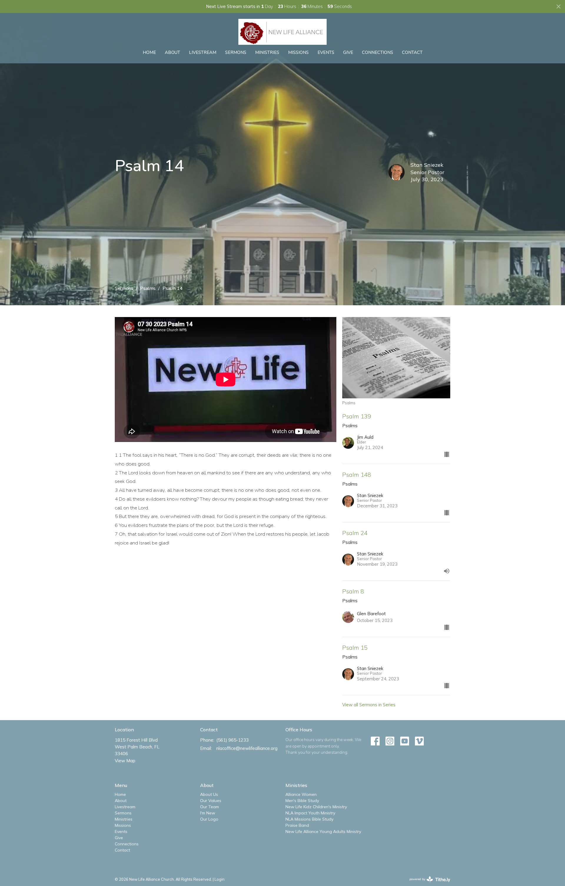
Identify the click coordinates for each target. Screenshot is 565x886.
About (172, 52)
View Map (125, 760)
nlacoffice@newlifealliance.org (246, 748)
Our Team (209, 806)
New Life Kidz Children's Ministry (316, 806)
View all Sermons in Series (369, 704)
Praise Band (297, 825)
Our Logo (209, 819)
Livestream (202, 52)
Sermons (235, 52)
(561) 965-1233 (232, 740)
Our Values (210, 800)
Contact (412, 52)
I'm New (207, 813)
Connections (377, 52)
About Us (209, 794)
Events (326, 52)
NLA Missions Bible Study (309, 819)
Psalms (148, 288)
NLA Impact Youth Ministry (310, 813)
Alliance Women (301, 794)
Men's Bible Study (302, 800)
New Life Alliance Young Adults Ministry (323, 831)
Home (149, 52)
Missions (298, 52)
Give (348, 52)
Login (220, 879)
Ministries (267, 52)
